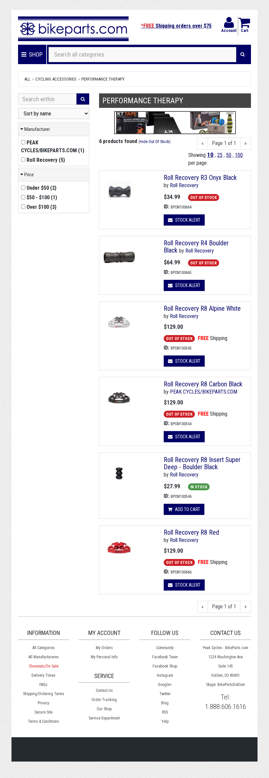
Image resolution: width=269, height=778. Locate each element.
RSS (165, 712)
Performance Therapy (103, 79)
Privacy (43, 703)
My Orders (104, 647)
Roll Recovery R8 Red (191, 532)
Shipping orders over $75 (176, 26)
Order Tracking (104, 699)
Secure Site (43, 712)
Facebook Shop (165, 666)
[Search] (242, 54)
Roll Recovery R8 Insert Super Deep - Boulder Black (202, 463)
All (27, 79)
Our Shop (104, 709)
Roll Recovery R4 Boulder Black (196, 246)
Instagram (165, 675)
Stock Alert (187, 220)
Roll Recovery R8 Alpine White (202, 308)
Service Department (104, 718)
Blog (165, 703)
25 (219, 155)
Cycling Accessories (55, 79)
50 (228, 155)
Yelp (165, 721)
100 (239, 155)
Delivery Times (43, 675)
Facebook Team (165, 657)
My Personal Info (104, 657)
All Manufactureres (44, 657)
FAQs (43, 684)
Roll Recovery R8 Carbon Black (203, 384)
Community (165, 647)
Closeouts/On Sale (43, 666)
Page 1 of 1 (224, 143)
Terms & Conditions (43, 721)
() (52, 146)
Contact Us (104, 690)
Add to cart (187, 509)
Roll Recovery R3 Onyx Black (200, 178)
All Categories (43, 647)
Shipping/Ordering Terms (43, 694)
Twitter (165, 694)
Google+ (165, 684)
